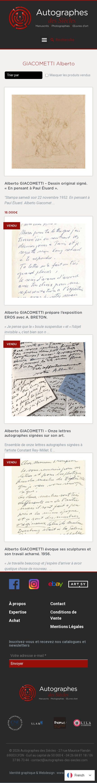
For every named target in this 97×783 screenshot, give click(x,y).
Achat (14, 620)
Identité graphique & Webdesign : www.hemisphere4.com (49, 773)
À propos (17, 603)
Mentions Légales (66, 626)
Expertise (17, 612)
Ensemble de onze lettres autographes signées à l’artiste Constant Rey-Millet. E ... (43, 441)
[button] (44, 40)
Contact (57, 603)
